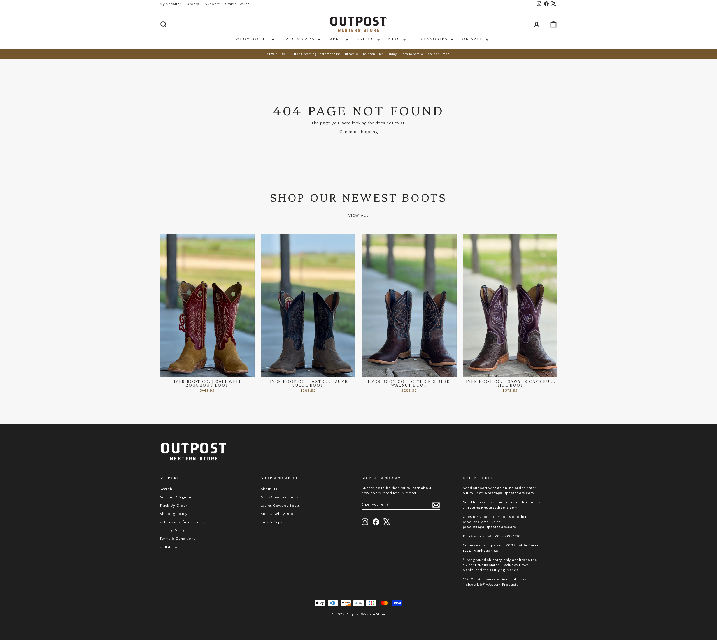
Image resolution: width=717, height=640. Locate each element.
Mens (336, 38)
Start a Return (237, 4)
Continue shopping (358, 131)
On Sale (473, 38)
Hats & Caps (299, 38)
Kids (395, 38)
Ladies (366, 38)
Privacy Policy (172, 530)
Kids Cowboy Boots (279, 514)
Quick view (207, 371)
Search (166, 489)
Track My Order (173, 506)
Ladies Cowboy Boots (280, 506)
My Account (170, 4)
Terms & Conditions (177, 539)
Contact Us (170, 547)
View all (358, 215)
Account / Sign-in (175, 497)
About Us (269, 489)
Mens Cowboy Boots (279, 497)
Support (212, 4)
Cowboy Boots (249, 38)
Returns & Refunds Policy (182, 522)
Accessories (431, 38)
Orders (193, 4)
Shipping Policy (173, 514)
